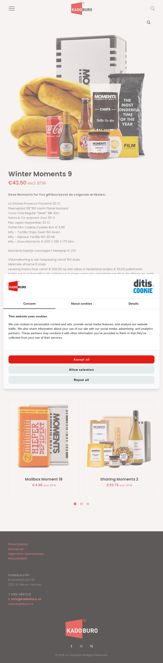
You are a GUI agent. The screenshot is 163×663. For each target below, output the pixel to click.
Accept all (81, 359)
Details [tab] (134, 303)
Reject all (81, 380)
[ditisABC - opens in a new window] (144, 286)
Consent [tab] (29, 303)
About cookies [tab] (81, 303)
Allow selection (81, 369)
